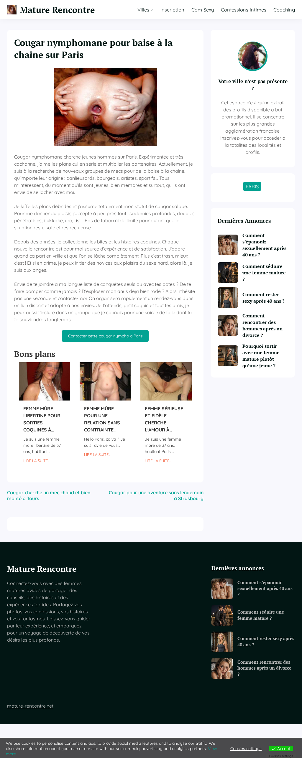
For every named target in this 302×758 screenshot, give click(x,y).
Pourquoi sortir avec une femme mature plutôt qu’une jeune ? (261, 355)
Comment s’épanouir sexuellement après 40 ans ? (264, 245)
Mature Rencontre (57, 9)
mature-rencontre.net (30, 706)
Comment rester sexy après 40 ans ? (263, 297)
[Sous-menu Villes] (151, 9)
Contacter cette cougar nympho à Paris (105, 336)
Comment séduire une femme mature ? (264, 272)
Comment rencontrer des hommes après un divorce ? (262, 325)
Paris (252, 186)
